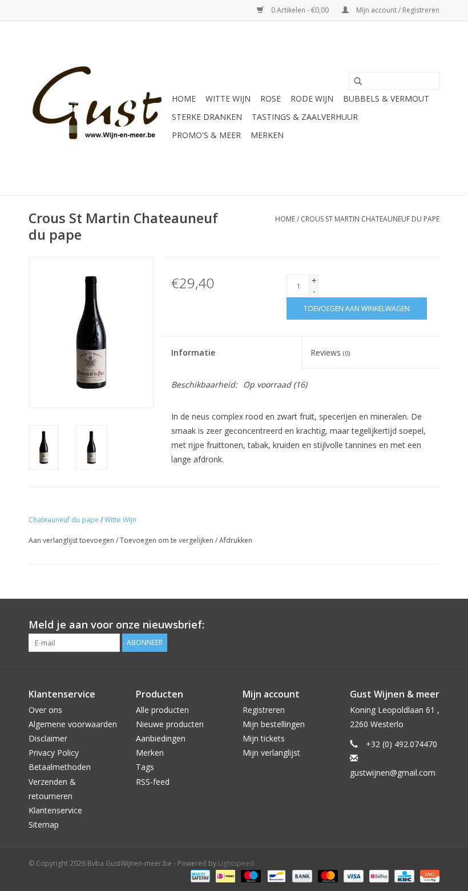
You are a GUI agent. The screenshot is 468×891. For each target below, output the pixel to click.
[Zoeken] (354, 81)
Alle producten (162, 709)
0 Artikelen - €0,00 (299, 10)
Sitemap (44, 824)
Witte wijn (228, 98)
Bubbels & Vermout (386, 98)
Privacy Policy (54, 752)
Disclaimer (48, 738)
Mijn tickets (264, 738)
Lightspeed (236, 863)
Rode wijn (312, 98)
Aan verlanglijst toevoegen (71, 540)
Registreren (264, 709)
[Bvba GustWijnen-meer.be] (98, 108)
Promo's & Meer (206, 135)
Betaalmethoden (60, 766)
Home (184, 98)
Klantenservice (55, 810)
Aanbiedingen (160, 738)
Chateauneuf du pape (64, 520)
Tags (145, 766)
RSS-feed (153, 781)
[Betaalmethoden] (199, 875)
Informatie (193, 352)
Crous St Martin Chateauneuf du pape (370, 219)
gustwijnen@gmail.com (392, 772)
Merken (267, 135)
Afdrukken (235, 540)
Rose (270, 98)
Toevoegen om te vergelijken (167, 540)
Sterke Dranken (207, 116)
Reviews (330, 352)
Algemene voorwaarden (73, 724)
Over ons (45, 709)
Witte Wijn (120, 520)
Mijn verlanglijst (271, 752)
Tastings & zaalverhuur (305, 116)
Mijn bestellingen (274, 724)
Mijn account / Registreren (396, 10)
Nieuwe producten (170, 724)
